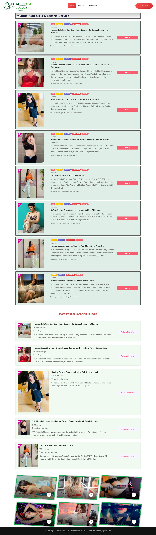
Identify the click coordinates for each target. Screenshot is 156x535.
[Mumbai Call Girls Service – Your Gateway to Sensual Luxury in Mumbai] (31, 37)
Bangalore (23, 520)
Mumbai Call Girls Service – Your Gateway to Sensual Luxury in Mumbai (79, 31)
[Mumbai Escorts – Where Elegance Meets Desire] (31, 288)
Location (81, 6)
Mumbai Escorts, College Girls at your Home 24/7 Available (77, 246)
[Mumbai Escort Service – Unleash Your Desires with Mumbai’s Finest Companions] (31, 72)
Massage (54, 173)
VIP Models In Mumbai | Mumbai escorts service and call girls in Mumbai (80, 140)
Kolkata (107, 493)
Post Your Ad (145, 6)
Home (72, 6)
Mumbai (69, 46)
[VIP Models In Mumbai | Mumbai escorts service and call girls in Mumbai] (31, 148)
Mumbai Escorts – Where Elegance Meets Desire (72, 280)
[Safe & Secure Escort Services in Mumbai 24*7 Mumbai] (31, 218)
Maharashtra (77, 46)
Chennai (107, 520)
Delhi (63, 493)
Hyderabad (66, 520)
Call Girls (54, 27)
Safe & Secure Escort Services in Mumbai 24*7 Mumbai (75, 210)
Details (127, 38)
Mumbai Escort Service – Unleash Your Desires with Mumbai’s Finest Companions (81, 65)
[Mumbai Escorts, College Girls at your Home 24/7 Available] (31, 253)
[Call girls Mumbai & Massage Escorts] (31, 183)
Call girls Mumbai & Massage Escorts (67, 175)
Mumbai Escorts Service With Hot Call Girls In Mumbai (75, 99)
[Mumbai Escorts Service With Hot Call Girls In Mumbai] (31, 110)
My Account (93, 6)
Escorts (53, 62)
